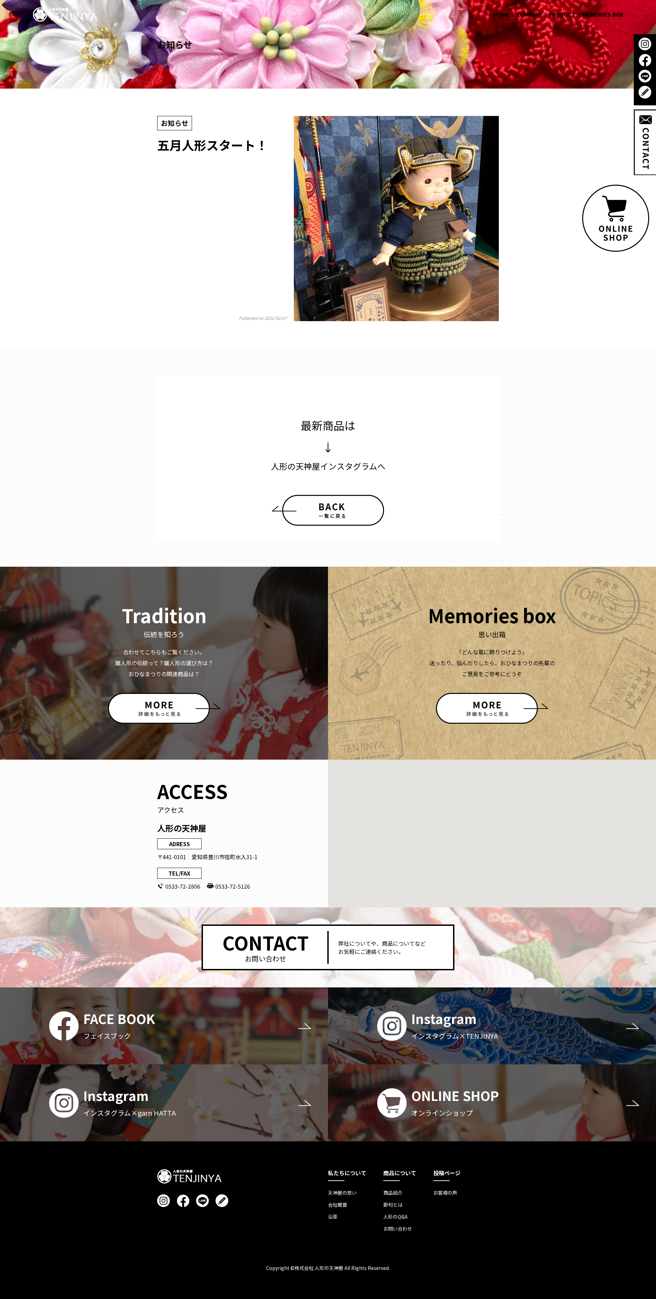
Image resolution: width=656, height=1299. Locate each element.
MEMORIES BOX (603, 14)
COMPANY (529, 14)
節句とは (392, 1204)
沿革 (333, 1216)
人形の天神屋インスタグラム (324, 466)
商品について (399, 1173)
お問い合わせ (397, 1228)
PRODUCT (562, 14)
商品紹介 (392, 1192)
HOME (501, 14)
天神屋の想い (342, 1192)
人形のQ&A (395, 1216)
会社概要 (337, 1204)
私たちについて (347, 1173)
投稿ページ (447, 1173)
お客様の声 (445, 1192)
